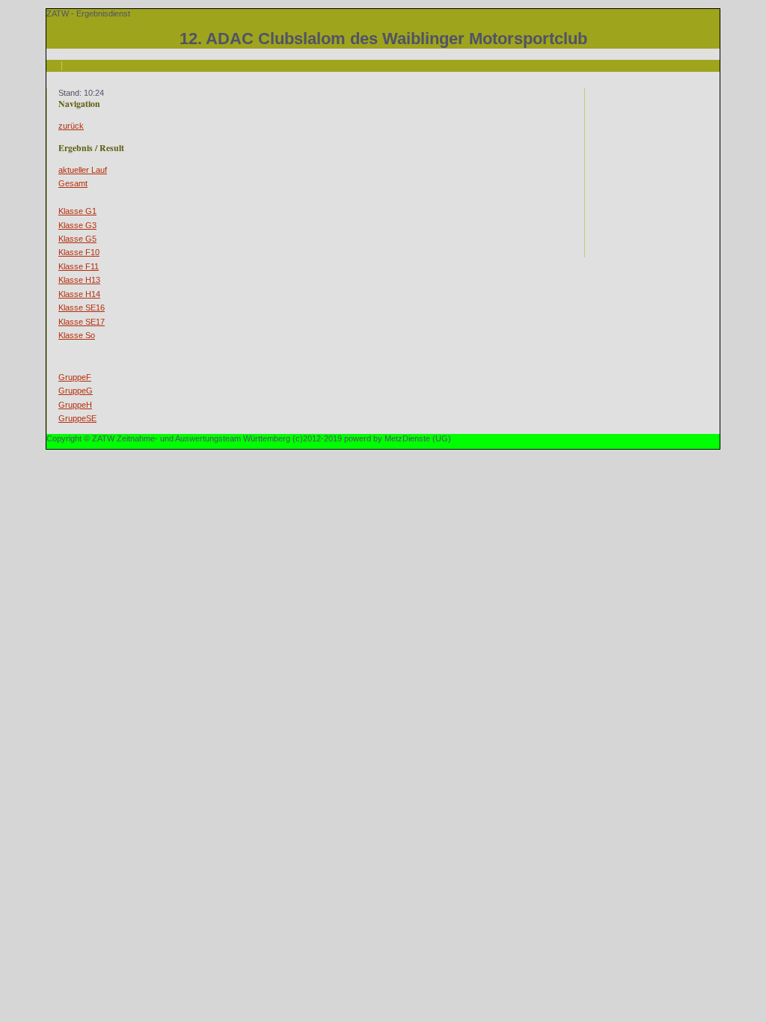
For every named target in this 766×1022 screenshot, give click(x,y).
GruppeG (75, 390)
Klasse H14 (79, 294)
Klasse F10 (78, 252)
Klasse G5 (77, 238)
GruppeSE (77, 418)
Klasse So (76, 335)
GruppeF (74, 377)
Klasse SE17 (81, 321)
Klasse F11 (78, 266)
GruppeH (75, 404)
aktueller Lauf (82, 169)
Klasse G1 (77, 210)
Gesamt (73, 183)
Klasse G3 (77, 225)
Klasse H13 (79, 279)
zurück (71, 125)
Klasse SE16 (81, 307)
